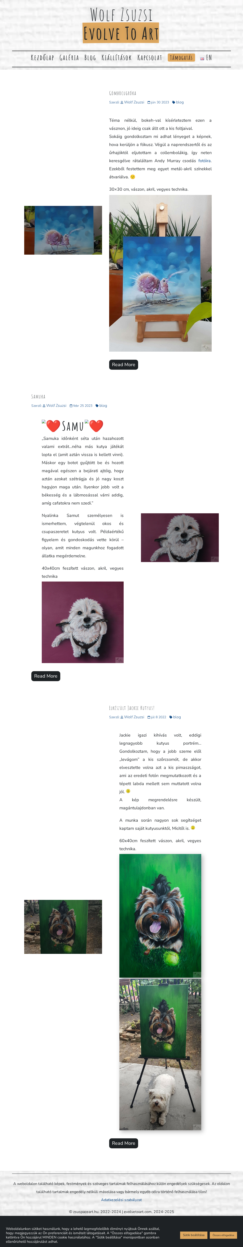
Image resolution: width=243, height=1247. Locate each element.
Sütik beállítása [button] (194, 1235)
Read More (123, 364)
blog (180, 102)
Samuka (38, 396)
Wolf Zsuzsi (134, 102)
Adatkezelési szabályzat (121, 1200)
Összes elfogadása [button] (223, 1235)
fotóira (203, 161)
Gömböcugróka (122, 93)
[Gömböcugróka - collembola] (160, 351)
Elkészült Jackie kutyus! (132, 708)
